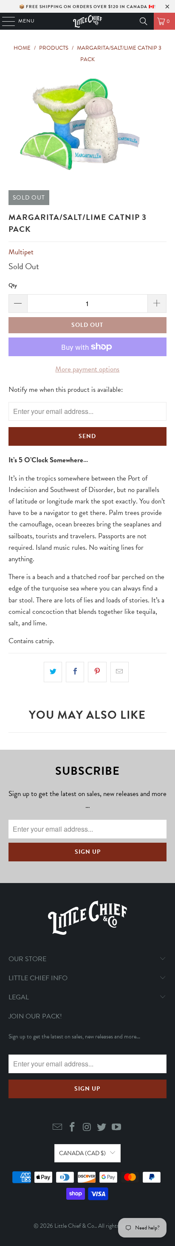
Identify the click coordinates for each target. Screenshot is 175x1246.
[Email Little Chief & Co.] (57, 1128)
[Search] (143, 21)
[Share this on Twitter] (53, 672)
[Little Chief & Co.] (87, 21)
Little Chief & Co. (75, 1225)
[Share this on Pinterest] (97, 672)
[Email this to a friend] (119, 672)
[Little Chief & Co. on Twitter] (102, 1128)
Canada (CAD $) (82, 1153)
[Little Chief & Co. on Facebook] (72, 1128)
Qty (12, 285)
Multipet (21, 252)
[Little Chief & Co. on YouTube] (116, 1128)
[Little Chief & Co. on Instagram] (87, 1128)
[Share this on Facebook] (75, 672)
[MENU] (4, 21)
